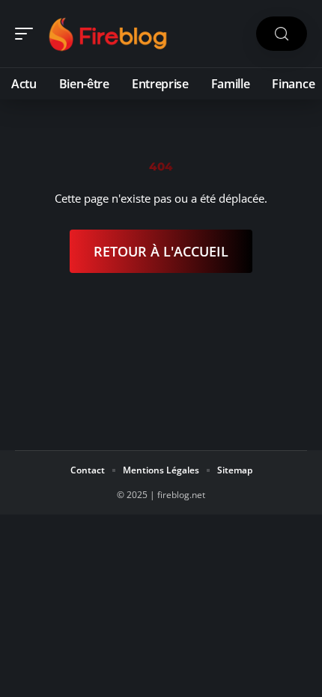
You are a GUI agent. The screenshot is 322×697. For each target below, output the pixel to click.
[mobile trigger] (27, 33)
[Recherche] (281, 34)
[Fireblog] (107, 33)
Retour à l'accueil (161, 251)
